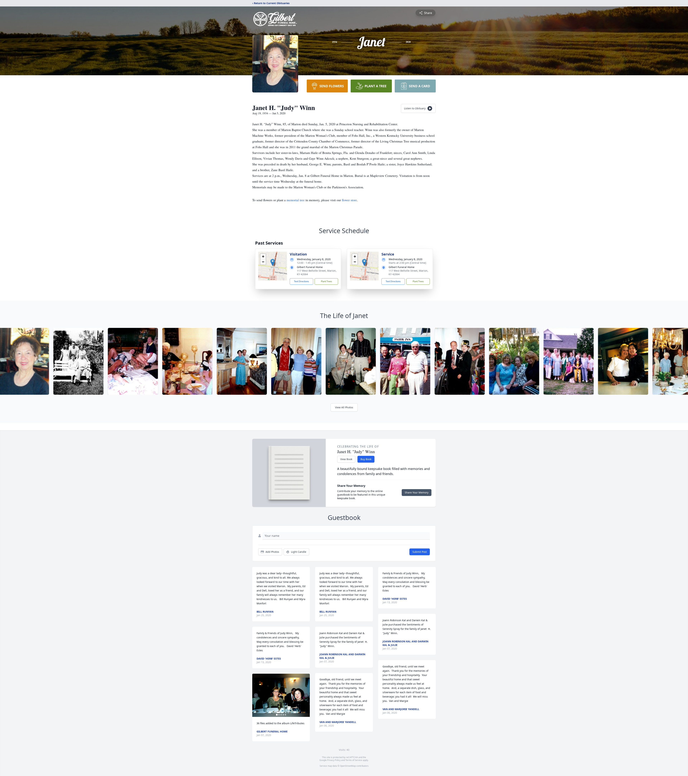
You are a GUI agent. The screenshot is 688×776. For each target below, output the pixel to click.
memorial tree (295, 200)
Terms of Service (353, 760)
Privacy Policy (334, 760)
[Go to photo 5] (285, 714)
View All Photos (344, 407)
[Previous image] (256, 695)
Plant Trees (326, 281)
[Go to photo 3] (281, 714)
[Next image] (306, 695)
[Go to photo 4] (283, 714)
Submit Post (419, 551)
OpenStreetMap (348, 765)
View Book (346, 459)
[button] (272, 262)
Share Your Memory (416, 492)
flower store (349, 200)
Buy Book (365, 459)
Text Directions (301, 281)
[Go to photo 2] (279, 714)
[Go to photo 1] (277, 715)
